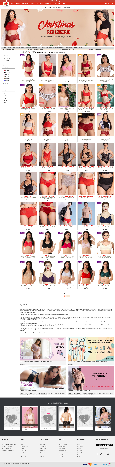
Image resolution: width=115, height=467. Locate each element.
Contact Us (42, 452)
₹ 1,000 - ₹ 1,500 (6, 58)
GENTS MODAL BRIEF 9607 (86, 225)
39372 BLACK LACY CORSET (105, 166)
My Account (80, 444)
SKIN (7, 76)
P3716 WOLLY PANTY (28, 137)
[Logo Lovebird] (6, 3)
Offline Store (42, 456)
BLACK (7, 72)
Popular (29, 52)
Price (3, 52)
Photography (80, 454)
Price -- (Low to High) (48, 52)
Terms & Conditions (63, 444)
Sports (33, 3)
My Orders (79, 450)
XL (4, 98)
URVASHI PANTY (47, 107)
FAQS (78, 456)
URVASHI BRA (105, 78)
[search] (112, 4)
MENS (64, 3)
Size (3, 88)
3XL (4, 102)
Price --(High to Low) (37, 52)
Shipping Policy (43, 446)
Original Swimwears (63, 456)
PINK (7, 74)
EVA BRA (66, 107)
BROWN (7, 78)
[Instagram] (105, 454)
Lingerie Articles (62, 454)
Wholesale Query (62, 450)
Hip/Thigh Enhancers (63, 452)
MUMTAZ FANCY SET (105, 107)
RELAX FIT (28, 78)
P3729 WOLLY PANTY (47, 225)
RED (7, 70)
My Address (80, 446)
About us (42, 454)
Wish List (79, 448)
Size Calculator (62, 448)
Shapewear (25, 3)
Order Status (42, 444)
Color (4, 65)
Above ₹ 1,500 (6, 60)
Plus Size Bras (24, 446)
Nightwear (48, 3)
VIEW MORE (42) (5, 105)
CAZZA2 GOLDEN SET (86, 78)
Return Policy (43, 450)
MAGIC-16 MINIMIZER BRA (28, 107)
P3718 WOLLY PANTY (47, 137)
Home (23, 51)
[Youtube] (108, 454)
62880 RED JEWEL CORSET (28, 166)
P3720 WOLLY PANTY (86, 137)
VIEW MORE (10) (5, 83)
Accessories (57, 3)
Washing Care (80, 452)
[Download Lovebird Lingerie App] (108, 445)
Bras (12, 3)
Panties (18, 3)
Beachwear (40, 3)
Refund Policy (43, 448)
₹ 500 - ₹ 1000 (6, 57)
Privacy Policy (62, 446)
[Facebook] (98, 454)
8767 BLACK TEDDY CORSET (86, 166)
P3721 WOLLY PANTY (105, 137)
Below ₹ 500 (6, 55)
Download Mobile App (104, 448)
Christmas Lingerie (31, 51)
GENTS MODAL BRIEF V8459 (66, 225)
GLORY (67, 78)
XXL (5, 100)
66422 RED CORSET (47, 166)
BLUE (7, 80)
